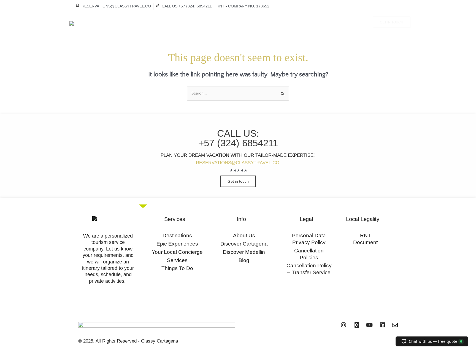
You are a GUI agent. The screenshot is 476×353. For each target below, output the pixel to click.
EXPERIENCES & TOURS (223, 23)
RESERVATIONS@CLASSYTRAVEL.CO (237, 162)
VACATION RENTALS (183, 23)
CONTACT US (303, 23)
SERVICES (276, 23)
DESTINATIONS (149, 23)
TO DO (254, 23)
